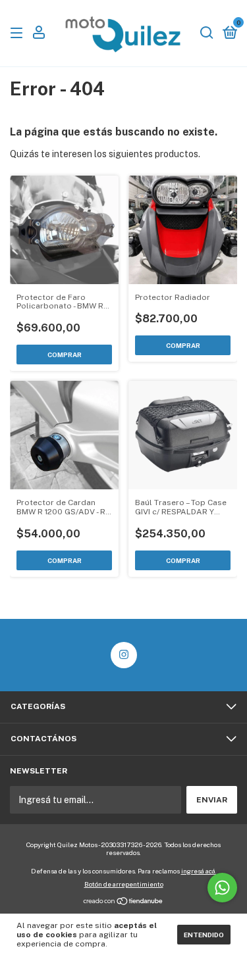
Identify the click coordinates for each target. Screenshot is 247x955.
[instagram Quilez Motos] (124, 655)
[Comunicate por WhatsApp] (222, 887)
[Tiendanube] (123, 901)
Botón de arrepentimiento (123, 884)
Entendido (204, 935)
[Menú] (19, 33)
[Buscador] (207, 33)
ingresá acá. (199, 871)
